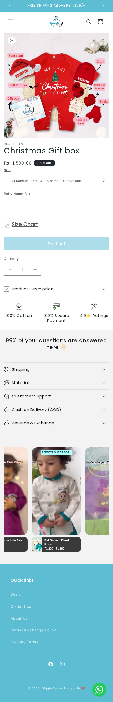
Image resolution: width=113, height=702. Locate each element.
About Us (19, 618)
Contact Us (21, 606)
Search (17, 594)
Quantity (11, 259)
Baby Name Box (17, 194)
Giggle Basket (52, 688)
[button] (10, 22)
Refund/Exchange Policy (33, 630)
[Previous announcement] (10, 6)
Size (7, 170)
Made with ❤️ (74, 688)
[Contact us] (99, 690)
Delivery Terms (24, 642)
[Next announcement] (103, 6)
